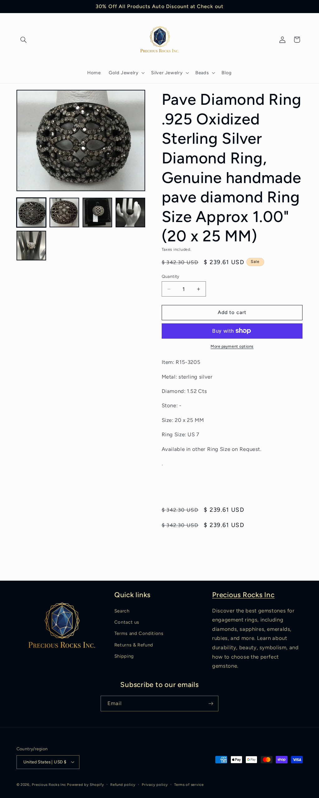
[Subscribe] (211, 703)
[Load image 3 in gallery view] (97, 213)
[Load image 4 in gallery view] (130, 213)
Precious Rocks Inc (243, 595)
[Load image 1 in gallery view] (31, 213)
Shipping (124, 656)
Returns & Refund (133, 645)
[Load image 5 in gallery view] (31, 246)
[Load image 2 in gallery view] (64, 213)
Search (122, 611)
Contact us (126, 622)
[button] (24, 39)
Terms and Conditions (139, 633)
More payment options (232, 346)
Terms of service (189, 784)
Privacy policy (155, 784)
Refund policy (123, 784)
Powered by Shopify (85, 784)
